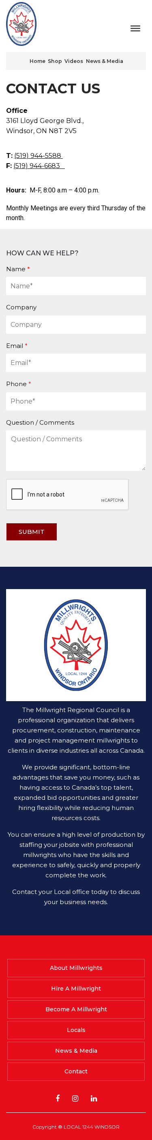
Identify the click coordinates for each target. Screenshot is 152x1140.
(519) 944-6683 (39, 166)
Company (21, 307)
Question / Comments (40, 422)
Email (17, 346)
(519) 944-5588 (38, 156)
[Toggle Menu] (135, 28)
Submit (32, 531)
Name (18, 269)
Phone (18, 384)
